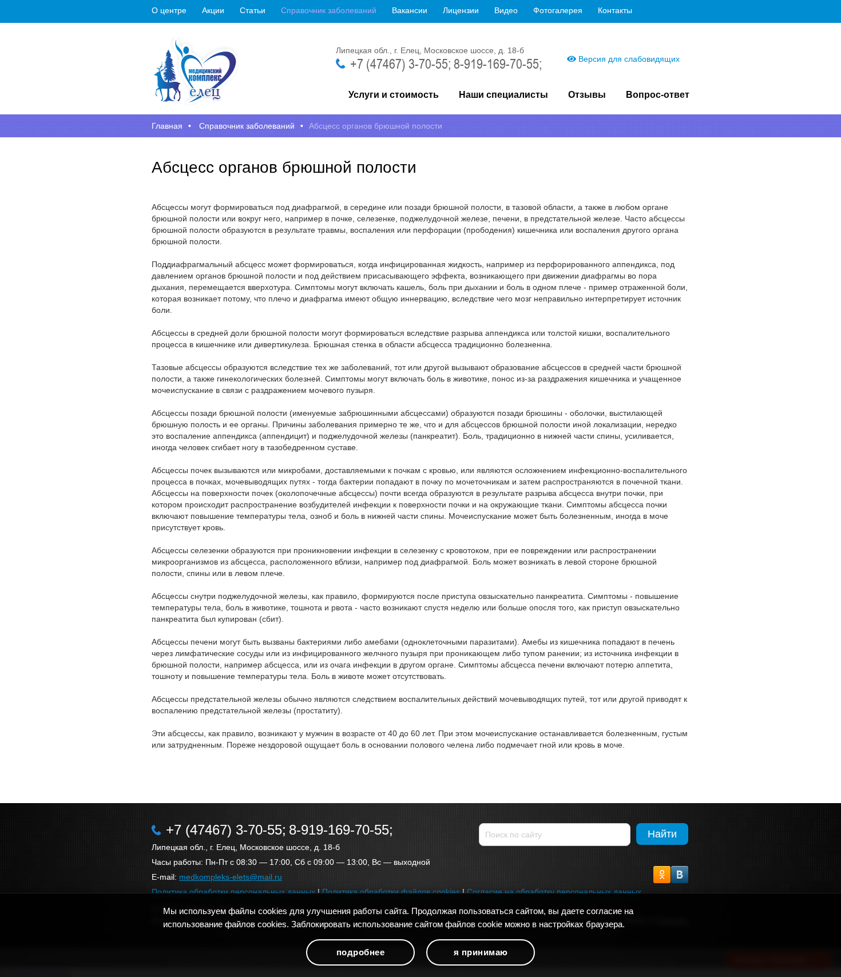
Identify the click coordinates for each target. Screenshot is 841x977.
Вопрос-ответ (657, 95)
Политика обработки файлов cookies (391, 891)
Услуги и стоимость (393, 95)
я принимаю (481, 952)
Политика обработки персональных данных (233, 891)
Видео (506, 10)
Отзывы (587, 95)
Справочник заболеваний (328, 10)
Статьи (252, 10)
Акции (213, 10)
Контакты (615, 10)
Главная (167, 125)
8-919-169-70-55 (496, 63)
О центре (169, 10)
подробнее (360, 952)
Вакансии (409, 10)
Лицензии (461, 10)
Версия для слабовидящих (628, 58)
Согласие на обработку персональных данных (554, 891)
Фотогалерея (557, 10)
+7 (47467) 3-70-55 (399, 63)
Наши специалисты (503, 95)
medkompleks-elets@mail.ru (230, 876)
